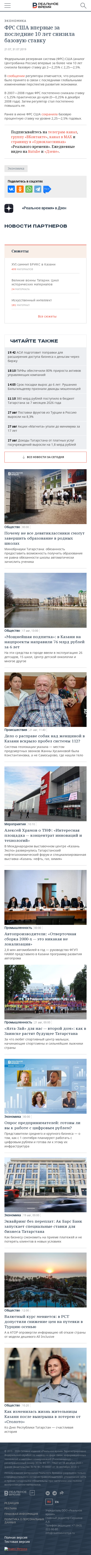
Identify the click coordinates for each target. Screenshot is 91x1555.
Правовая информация (21, 1514)
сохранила (50, 114)
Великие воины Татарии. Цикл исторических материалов (35, 284)
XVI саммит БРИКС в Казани (33, 266)
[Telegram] (37, 189)
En (57, 1502)
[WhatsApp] (28, 189)
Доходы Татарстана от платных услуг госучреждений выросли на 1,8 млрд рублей (42, 442)
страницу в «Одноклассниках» (38, 141)
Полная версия (15, 1537)
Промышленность (18, 928)
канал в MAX (60, 136)
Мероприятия (15, 824)
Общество (12, 527)
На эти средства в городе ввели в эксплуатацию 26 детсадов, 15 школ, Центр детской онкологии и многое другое (44, 648)
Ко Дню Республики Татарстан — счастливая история (42, 1421)
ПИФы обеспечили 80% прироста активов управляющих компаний (44, 372)
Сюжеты (19, 251)
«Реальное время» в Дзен (44, 207)
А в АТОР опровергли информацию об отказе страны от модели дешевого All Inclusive (45, 1326)
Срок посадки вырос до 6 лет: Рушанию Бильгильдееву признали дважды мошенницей (44, 386)
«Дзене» (51, 151)
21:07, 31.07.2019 (15, 49)
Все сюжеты (47, 316)
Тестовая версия (17, 1542)
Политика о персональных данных (24, 1521)
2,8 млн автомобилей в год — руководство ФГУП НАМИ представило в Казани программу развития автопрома (43, 945)
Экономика (15, 21)
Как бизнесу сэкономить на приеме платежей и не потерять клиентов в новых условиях (43, 1231)
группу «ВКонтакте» (29, 136)
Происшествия (15, 730)
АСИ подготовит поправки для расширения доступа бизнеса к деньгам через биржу (43, 356)
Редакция (11, 1503)
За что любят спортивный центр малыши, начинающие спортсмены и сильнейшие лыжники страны (45, 1038)
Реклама (10, 1508)
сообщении (16, 76)
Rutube (34, 151)
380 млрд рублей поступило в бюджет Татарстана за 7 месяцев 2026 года (41, 400)
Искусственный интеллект (31, 302)
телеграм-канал (62, 132)
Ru (49, 1501)
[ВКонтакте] (11, 189)
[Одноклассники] (20, 189)
